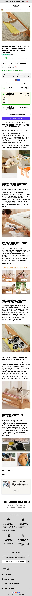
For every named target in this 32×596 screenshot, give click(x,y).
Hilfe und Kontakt (11, 584)
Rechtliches (8, 588)
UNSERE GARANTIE (7, 470)
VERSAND (4, 474)
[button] (16, 88)
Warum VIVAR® (9, 579)
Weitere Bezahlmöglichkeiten (16, 122)
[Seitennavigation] (2, 6)
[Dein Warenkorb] (29, 6)
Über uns (7, 574)
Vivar (12, 594)
